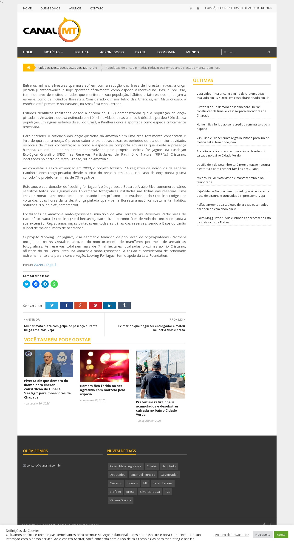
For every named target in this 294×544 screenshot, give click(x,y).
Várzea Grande (120, 500)
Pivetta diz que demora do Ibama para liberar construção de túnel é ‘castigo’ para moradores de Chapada (47, 389)
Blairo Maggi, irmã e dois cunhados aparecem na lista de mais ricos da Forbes (234, 220)
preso (130, 492)
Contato (97, 8)
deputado (169, 466)
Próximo (177, 319)
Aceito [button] (281, 535)
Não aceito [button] (262, 535)
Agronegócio (112, 52)
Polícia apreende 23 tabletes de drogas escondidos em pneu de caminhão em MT (232, 206)
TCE (167, 492)
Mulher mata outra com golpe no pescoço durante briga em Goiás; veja (60, 328)
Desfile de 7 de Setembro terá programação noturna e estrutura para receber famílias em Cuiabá (233, 166)
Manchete (90, 68)
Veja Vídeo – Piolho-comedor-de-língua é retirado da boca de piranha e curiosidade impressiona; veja (233, 193)
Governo (116, 483)
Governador (169, 475)
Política (81, 52)
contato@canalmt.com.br (43, 465)
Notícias (51, 52)
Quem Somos (50, 8)
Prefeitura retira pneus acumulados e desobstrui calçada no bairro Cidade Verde (157, 408)
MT (145, 483)
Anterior (32, 319)
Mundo (192, 52)
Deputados (117, 475)
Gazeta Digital (45, 264)
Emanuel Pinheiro (143, 475)
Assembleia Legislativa (125, 466)
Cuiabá (152, 466)
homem (132, 483)
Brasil (140, 52)
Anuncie (75, 8)
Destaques (74, 68)
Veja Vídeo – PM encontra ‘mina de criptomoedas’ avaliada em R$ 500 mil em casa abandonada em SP (233, 95)
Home (27, 8)
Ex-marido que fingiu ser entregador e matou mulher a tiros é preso (151, 328)
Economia (166, 52)
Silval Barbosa (150, 492)
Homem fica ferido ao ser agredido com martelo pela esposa (102, 390)
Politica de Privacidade (232, 535)
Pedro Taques (162, 483)
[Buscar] (269, 52)
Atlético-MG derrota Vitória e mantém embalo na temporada (230, 180)
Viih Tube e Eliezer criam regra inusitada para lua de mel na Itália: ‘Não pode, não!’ (233, 140)
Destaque (58, 68)
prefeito (115, 492)
